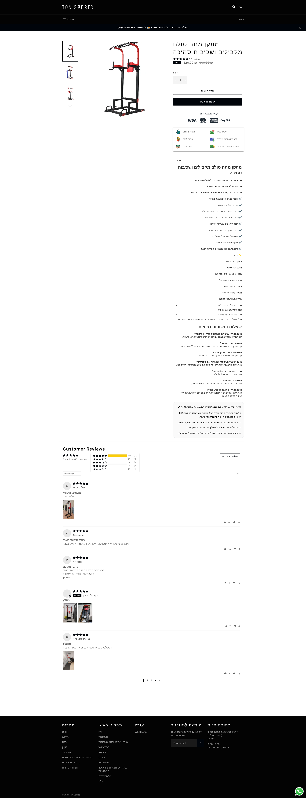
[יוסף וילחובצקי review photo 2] (85, 612)
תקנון (65, 747)
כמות (175, 73)
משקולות (103, 737)
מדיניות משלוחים (71, 762)
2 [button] (147, 680)
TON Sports (78, 7)
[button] (181, 59)
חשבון (241, 19)
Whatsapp (141, 731)
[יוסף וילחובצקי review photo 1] (70, 612)
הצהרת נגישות (70, 767)
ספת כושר (103, 747)
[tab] (178, 160)
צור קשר (66, 752)
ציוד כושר (103, 752)
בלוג (64, 742)
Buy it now (207, 102)
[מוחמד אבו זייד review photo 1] (68, 660)
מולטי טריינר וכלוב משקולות (113, 742)
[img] (80, 483)
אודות (65, 731)
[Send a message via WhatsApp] (299, 791)
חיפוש (65, 737)
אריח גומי (103, 762)
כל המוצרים (104, 776)
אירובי (101, 757)
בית (100, 731)
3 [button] (151, 680)
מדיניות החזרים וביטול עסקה (77, 757)
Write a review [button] (230, 456)
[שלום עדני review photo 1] (68, 509)
